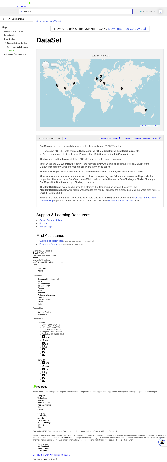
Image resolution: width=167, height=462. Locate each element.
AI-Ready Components (53, 262)
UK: (51, 327)
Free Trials (41, 269)
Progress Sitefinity (50, 459)
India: (51, 329)
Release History (43, 286)
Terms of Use (42, 444)
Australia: (53, 334)
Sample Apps (46, 226)
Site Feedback (43, 446)
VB (66, 138)
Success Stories (44, 312)
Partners (40, 297)
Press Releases (43, 403)
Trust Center (42, 451)
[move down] (46, 67)
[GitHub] (43, 353)
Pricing (40, 271)
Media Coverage (44, 405)
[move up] (46, 63)
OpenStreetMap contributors (150, 126)
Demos (40, 281)
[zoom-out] (55, 64)
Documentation (43, 284)
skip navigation (22, 6)
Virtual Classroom (44, 299)
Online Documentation (50, 220)
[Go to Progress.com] (40, 388)
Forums (43, 223)
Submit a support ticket (51, 241)
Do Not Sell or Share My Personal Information (51, 455)
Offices (40, 409)
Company (41, 396)
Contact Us (41, 323)
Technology (42, 398)
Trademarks (67, 438)
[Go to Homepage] (29, 6)
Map (52, 21)
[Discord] (43, 356)
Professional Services (46, 295)
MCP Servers (38, 262)
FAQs (39, 304)
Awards (40, 400)
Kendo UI (37, 258)
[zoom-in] (52, 64)
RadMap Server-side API (120, 200)
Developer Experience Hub (48, 279)
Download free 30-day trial (127, 28)
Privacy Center (43, 449)
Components (42, 21)
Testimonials (42, 314)
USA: (51, 325)
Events (40, 302)
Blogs (39, 290)
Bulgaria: (52, 332)
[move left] (43, 65)
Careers (40, 407)
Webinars (41, 293)
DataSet (59, 21)
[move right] (48, 65)
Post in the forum (48, 244)
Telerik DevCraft (39, 253)
